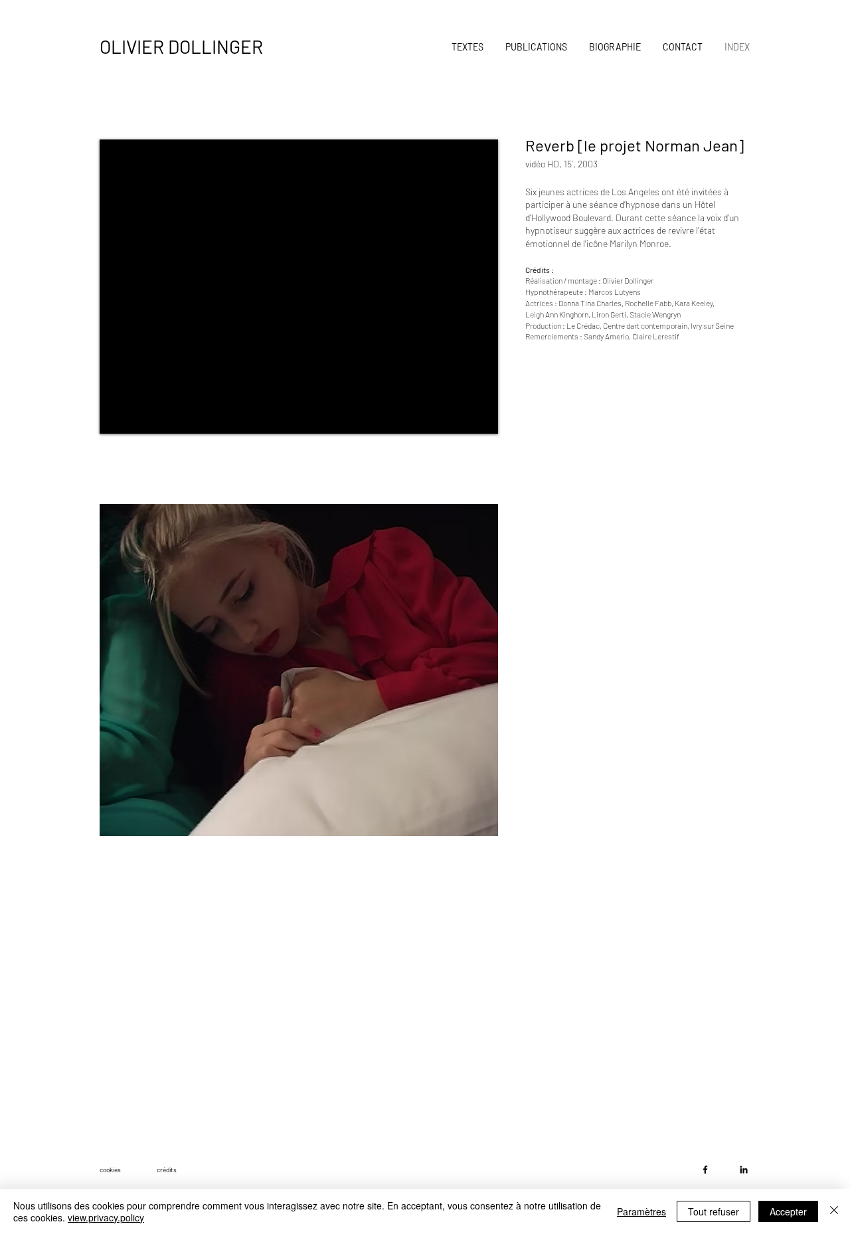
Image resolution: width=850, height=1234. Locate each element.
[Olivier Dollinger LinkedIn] (743, 1169)
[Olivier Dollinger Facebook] (705, 1169)
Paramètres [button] (641, 1211)
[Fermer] (834, 1211)
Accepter (788, 1211)
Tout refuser (713, 1211)
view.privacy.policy (106, 1217)
